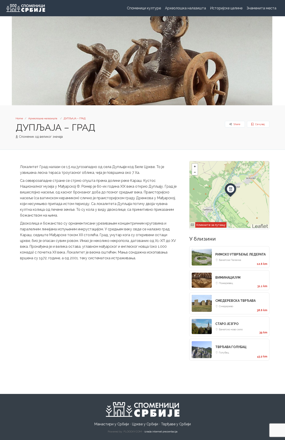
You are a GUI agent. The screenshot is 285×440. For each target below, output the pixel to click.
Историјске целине (226, 8)
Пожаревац (226, 283)
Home (19, 118)
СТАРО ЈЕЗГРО (226, 324)
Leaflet (260, 226)
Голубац (224, 352)
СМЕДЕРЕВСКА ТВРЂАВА (235, 300)
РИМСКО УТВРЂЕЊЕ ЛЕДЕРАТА (240, 254)
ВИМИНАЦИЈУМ (227, 277)
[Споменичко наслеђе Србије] (142, 409)
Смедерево (226, 306)
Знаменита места (261, 8)
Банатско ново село (231, 329)
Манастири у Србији (111, 424)
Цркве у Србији (145, 424)
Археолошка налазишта (185, 8)
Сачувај (259, 124)
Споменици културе (144, 8)
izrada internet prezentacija (160, 431)
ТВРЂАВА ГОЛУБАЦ (230, 347)
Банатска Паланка (230, 260)
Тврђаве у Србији (176, 424)
